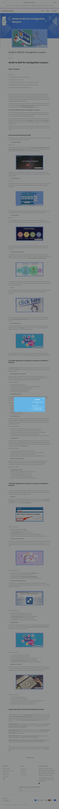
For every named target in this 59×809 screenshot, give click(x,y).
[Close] (43, 398)
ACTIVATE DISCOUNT (37, 409)
